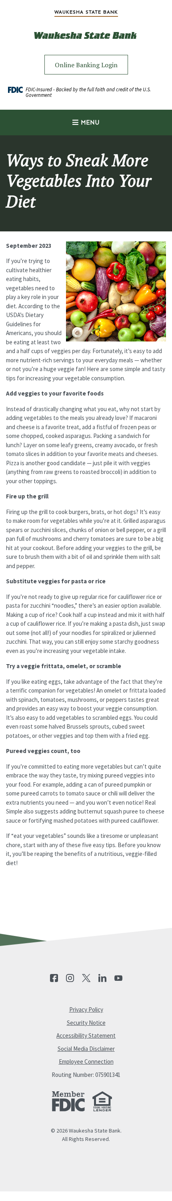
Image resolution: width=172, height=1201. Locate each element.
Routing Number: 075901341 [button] (86, 1074)
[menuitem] (86, 12)
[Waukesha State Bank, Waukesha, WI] (86, 41)
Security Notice (86, 1022)
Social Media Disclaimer (86, 1048)
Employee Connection (86, 1061)
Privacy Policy (86, 1009)
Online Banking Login (86, 64)
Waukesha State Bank (86, 12)
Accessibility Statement (86, 1035)
